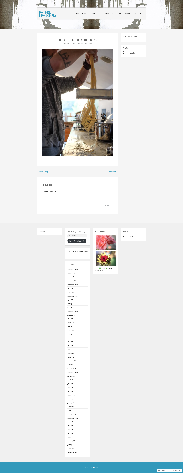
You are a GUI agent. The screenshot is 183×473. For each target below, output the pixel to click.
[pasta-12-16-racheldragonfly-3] (77, 102)
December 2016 (72, 292)
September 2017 (72, 284)
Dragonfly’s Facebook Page (77, 251)
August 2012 (71, 422)
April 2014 (70, 345)
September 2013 (72, 372)
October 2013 (71, 368)
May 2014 (70, 342)
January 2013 (71, 403)
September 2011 (72, 452)
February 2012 (71, 441)
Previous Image (43, 172)
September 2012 (72, 418)
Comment (107, 205)
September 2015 (72, 311)
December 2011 (72, 448)
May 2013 (70, 387)
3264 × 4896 (79, 43)
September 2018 (72, 269)
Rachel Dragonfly (47, 14)
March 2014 (71, 349)
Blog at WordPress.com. (91, 467)
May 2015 (70, 319)
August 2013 (71, 376)
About (84, 13)
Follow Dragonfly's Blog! (76, 232)
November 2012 (72, 410)
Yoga (99, 13)
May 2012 (70, 429)
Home (77, 13)
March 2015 (71, 323)
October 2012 (71, 414)
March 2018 (71, 273)
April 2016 (70, 300)
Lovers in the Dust (129, 236)
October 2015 (71, 307)
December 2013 (72, 361)
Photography (139, 13)
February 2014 (71, 353)
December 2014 (72, 330)
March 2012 (71, 437)
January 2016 (71, 304)
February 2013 (71, 399)
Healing (120, 13)
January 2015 (71, 326)
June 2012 (70, 426)
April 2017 (70, 288)
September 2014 (72, 338)
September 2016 (72, 296)
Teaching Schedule (109, 13)
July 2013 (70, 380)
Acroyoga (92, 13)
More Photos (99, 271)
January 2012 (71, 445)
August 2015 (71, 315)
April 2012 (70, 433)
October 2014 (71, 334)
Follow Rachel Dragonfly (76, 241)
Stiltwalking (128, 13)
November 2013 (72, 365)
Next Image (113, 172)
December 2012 (72, 406)
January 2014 (71, 357)
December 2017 (72, 281)
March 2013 (71, 395)
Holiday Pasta (88, 43)
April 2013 (70, 391)
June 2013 (70, 384)
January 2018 (71, 277)
